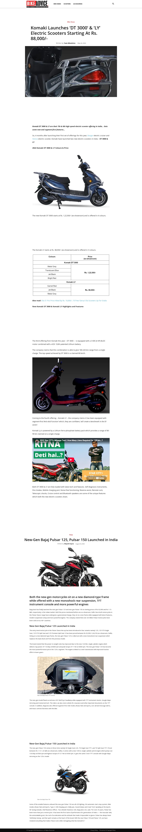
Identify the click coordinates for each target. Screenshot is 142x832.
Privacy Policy (94, 830)
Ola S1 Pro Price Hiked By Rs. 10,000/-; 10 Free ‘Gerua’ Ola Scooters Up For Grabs (74, 300)
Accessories (77, 4)
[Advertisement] (71, 14)
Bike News (57, 4)
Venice (35, 139)
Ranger (90, 135)
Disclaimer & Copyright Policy (107, 830)
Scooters (67, 4)
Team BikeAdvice (69, 43)
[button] (113, 4)
